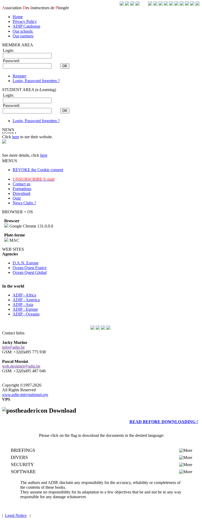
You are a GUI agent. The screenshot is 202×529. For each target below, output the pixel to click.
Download (21, 193)
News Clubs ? (24, 203)
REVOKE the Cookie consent (38, 169)
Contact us (21, 184)
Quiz (17, 198)
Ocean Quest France (30, 267)
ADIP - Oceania (26, 314)
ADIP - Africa (24, 295)
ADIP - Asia (23, 304)
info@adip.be (13, 347)
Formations (22, 188)
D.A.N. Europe (25, 263)
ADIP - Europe (25, 309)
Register (19, 76)
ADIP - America (26, 300)
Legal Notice (16, 515)
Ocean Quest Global (30, 272)
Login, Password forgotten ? (36, 80)
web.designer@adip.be (21, 366)
